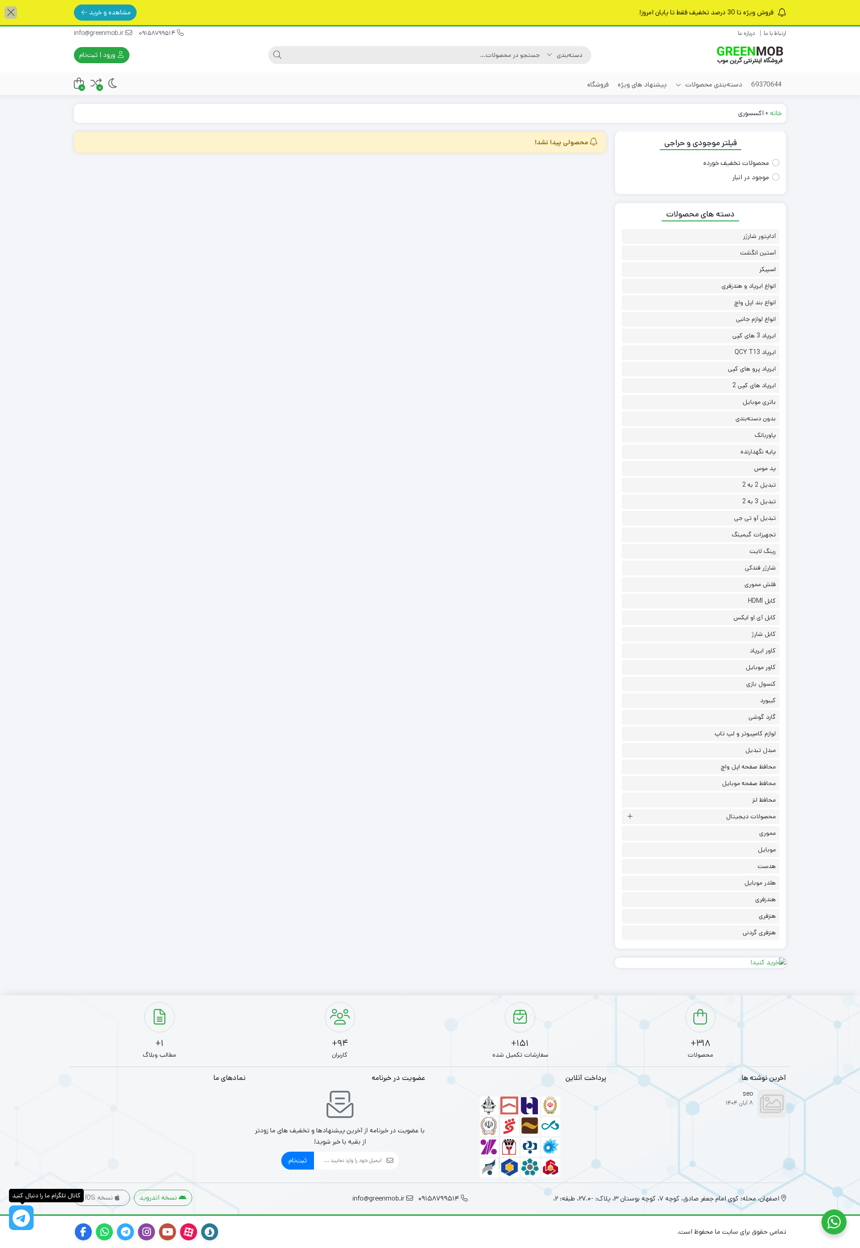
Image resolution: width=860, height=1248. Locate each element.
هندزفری (765, 899)
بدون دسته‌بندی (755, 418)
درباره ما (746, 33)
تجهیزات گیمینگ (754, 534)
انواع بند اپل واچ (755, 302)
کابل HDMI (762, 600)
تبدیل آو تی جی (755, 518)
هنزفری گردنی (759, 932)
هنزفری (767, 915)
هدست (766, 866)
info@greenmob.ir (99, 33)
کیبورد (768, 700)
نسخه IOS (100, 1197)
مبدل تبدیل (760, 750)
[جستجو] (277, 55)
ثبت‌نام (297, 1160)
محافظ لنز (764, 799)
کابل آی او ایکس (755, 617)
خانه (776, 113)
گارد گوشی (762, 717)
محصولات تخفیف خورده (736, 163)
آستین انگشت (758, 252)
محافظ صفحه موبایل (749, 783)
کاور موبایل (761, 667)
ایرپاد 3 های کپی (754, 335)
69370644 (766, 84)
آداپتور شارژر (759, 236)
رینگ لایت (762, 551)
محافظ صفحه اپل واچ (748, 766)
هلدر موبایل (760, 882)
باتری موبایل (759, 401)
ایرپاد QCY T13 (755, 352)
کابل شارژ (764, 634)
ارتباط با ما (775, 33)
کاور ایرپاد (763, 650)
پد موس (765, 468)
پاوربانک (765, 435)
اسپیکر (767, 269)
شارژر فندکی (760, 567)
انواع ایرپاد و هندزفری (749, 285)
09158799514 (158, 33)
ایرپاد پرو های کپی (752, 368)
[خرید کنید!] (701, 963)
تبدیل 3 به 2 (759, 501)
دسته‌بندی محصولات (713, 84)
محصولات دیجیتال (751, 816)
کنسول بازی (761, 683)
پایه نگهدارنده (758, 451)
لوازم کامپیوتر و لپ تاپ (745, 733)
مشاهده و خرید (110, 12)
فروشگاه (598, 84)
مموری (767, 833)
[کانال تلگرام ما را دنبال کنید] (21, 1217)
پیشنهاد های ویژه (642, 84)
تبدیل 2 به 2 (759, 484)
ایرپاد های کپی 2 (754, 385)
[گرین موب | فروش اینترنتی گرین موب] (750, 55)
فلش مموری (760, 584)
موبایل (767, 849)
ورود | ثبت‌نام (98, 55)
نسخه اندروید (159, 1197)
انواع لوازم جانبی (756, 319)
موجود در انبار (750, 177)
